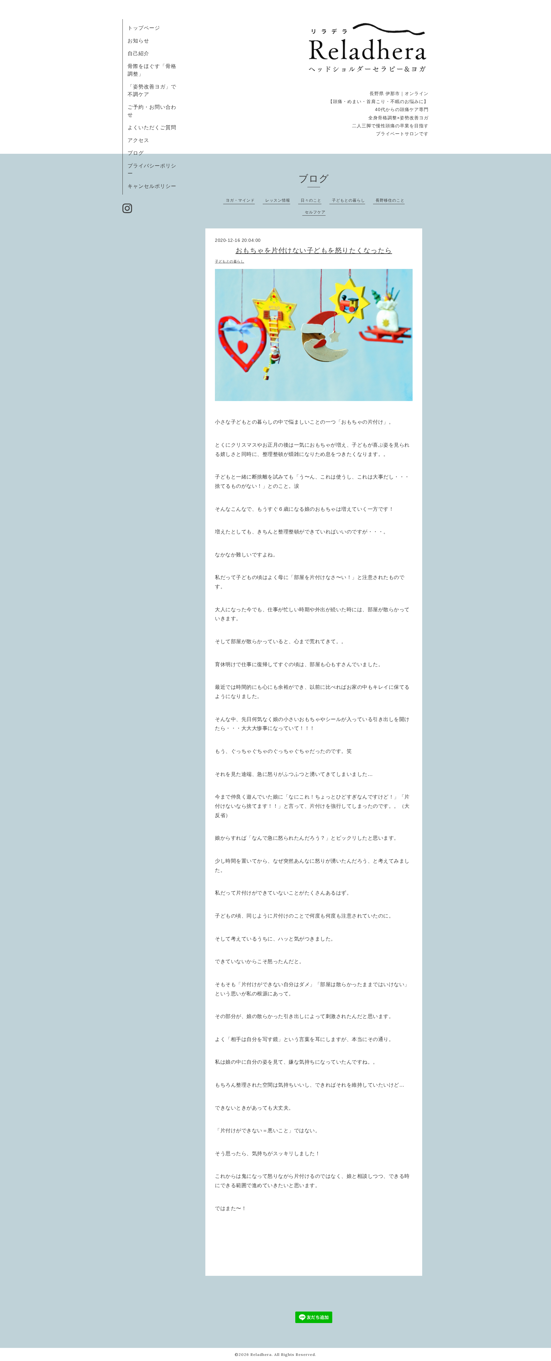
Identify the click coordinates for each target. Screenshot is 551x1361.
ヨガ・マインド (240, 200)
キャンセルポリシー (152, 186)
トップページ (144, 28)
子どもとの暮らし (348, 200)
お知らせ (138, 40)
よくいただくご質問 (152, 127)
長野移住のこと (390, 200)
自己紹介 (138, 53)
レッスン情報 (277, 200)
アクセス (138, 140)
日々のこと (311, 200)
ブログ (136, 153)
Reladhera (261, 1354)
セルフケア (315, 212)
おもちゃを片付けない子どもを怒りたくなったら (314, 250)
